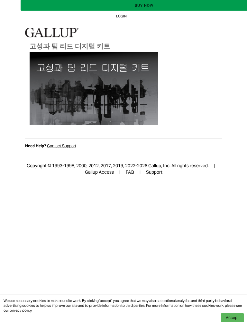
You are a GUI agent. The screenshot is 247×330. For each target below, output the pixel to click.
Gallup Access (99, 172)
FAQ (130, 172)
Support (154, 172)
